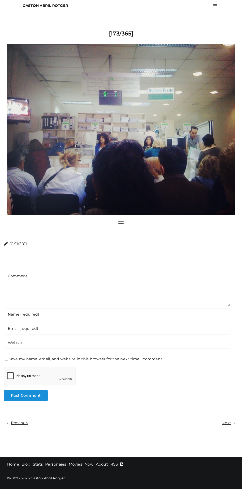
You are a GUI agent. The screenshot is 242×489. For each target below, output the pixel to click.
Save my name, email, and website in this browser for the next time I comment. (86, 359)
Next (226, 423)
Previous (19, 423)
